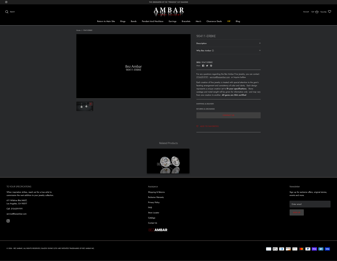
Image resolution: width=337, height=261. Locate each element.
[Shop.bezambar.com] (168, 12)
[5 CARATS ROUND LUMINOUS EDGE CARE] (168, 161)
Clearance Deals (214, 21)
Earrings (172, 21)
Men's (198, 21)
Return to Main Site (106, 21)
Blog (238, 21)
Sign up (296, 212)
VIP (228, 21)
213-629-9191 (202, 77)
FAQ (150, 207)
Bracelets (186, 21)
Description (201, 43)
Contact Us (228, 115)
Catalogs (151, 217)
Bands (134, 21)
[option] (133, 66)
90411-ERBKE (87, 30)
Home (78, 30)
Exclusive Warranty (156, 197)
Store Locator (153, 212)
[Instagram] (6, 2)
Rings (122, 21)
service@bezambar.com (220, 77)
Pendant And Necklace (152, 21)
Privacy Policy (154, 202)
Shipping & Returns (156, 192)
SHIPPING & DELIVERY (205, 104)
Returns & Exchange (205, 109)
